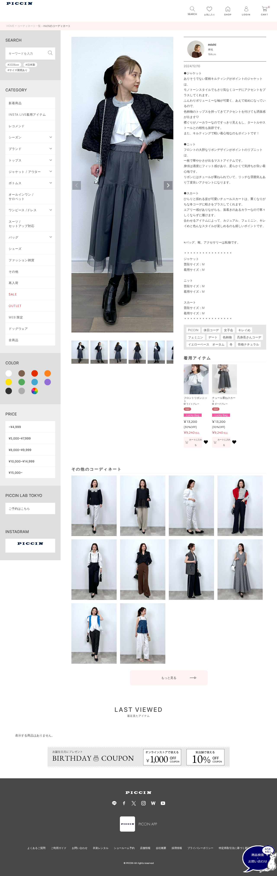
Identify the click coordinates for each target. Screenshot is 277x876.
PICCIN (193, 330)
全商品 (13, 340)
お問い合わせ (79, 848)
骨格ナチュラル (248, 344)
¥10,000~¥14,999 (21, 461)
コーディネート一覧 (29, 26)
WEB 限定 (16, 317)
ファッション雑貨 (21, 260)
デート (212, 337)
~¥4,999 (15, 427)
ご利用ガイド (58, 848)
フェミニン (195, 337)
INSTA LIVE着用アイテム (27, 114)
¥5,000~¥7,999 (20, 438)
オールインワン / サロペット (21, 197)
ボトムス (15, 183)
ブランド (15, 149)
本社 (210, 49)
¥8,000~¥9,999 (20, 450)
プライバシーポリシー (200, 848)
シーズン (15, 137)
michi (212, 44)
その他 (13, 271)
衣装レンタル (100, 848)
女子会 (228, 330)
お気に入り (209, 14)
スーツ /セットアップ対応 (21, 224)
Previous (76, 185)
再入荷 (13, 283)
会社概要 (161, 848)
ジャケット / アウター (25, 172)
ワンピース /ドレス (23, 210)
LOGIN (246, 14)
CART (265, 11)
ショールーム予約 (124, 848)
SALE (13, 294)
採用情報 (177, 848)
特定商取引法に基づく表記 (234, 848)
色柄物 (227, 337)
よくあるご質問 (36, 848)
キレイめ (244, 330)
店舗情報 (145, 848)
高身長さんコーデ (249, 337)
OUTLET (15, 306)
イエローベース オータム (206, 344)
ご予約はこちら (19, 508)
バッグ (13, 237)
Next (168, 185)
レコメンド (17, 126)
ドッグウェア (18, 328)
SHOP (227, 14)
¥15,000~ (16, 472)
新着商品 (15, 103)
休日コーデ (211, 330)
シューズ (15, 248)
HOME (10, 26)
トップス (15, 160)
